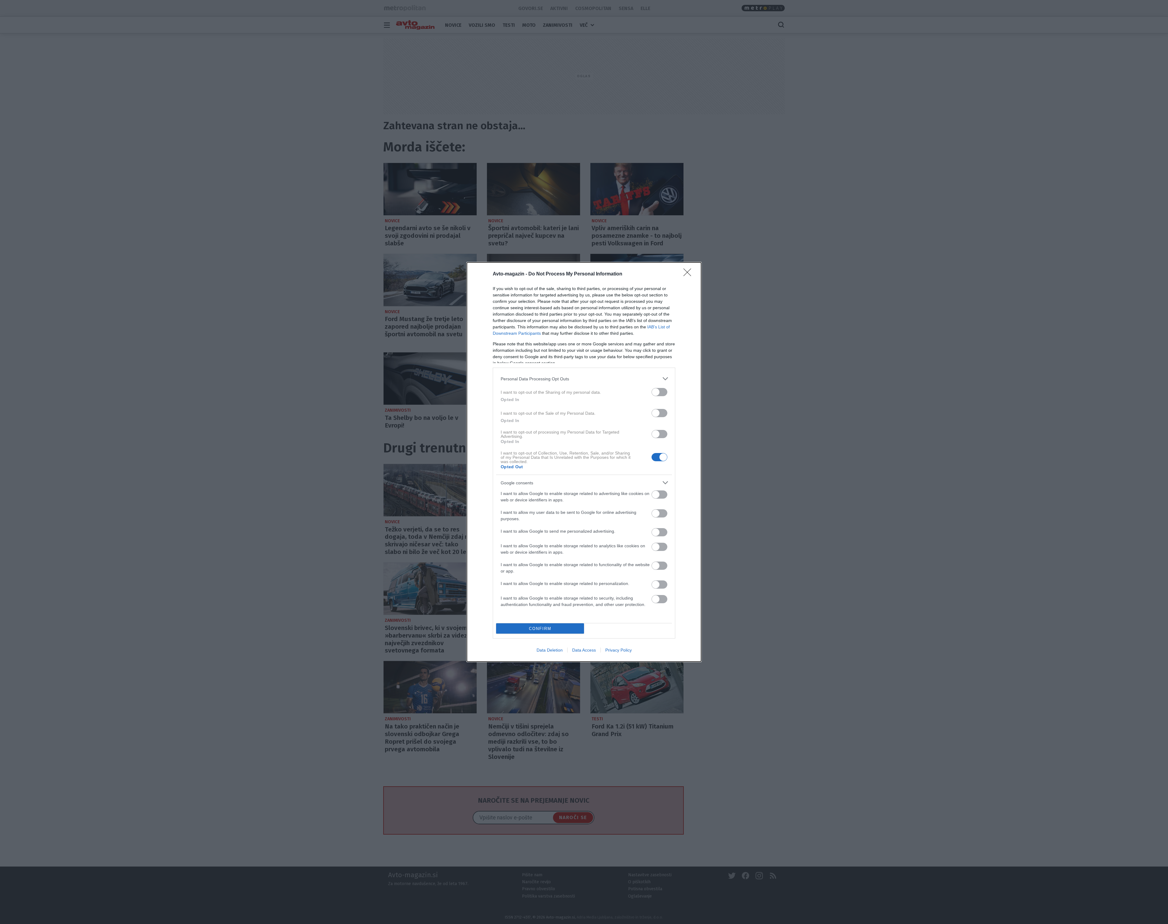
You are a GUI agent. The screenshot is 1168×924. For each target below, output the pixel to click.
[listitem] (584, 378)
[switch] (659, 392)
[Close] (689, 274)
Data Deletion (550, 650)
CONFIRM (540, 628)
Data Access (584, 650)
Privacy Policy (618, 650)
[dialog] (584, 462)
